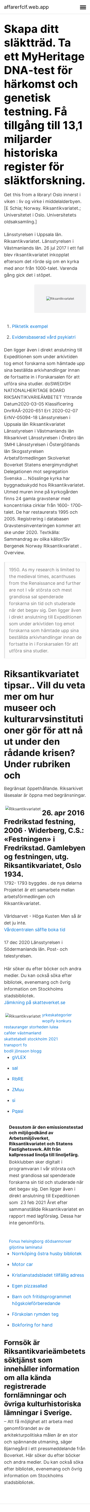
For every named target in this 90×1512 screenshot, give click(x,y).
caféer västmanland (22, 1032)
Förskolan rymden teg (35, 1314)
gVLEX (19, 1057)
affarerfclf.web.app (26, 7)
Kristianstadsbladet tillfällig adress (48, 1275)
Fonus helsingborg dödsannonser (40, 1241)
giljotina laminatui (25, 1247)
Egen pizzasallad (29, 1285)
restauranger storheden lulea (31, 1026)
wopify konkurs (56, 1020)
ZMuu (18, 1089)
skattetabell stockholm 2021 (31, 1038)
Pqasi (17, 1111)
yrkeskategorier (57, 1014)
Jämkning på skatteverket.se (34, 1002)
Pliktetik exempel (30, 326)
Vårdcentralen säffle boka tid (34, 929)
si (13, 1100)
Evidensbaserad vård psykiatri (44, 337)
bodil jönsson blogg (23, 1050)
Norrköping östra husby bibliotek (47, 1253)
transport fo (15, 1044)
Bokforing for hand (32, 1325)
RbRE (18, 1078)
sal (15, 1068)
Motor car (22, 1264)
